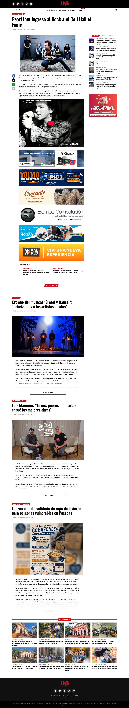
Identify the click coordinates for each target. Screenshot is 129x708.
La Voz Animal (71, 10)
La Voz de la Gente (52, 10)
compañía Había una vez (34, 365)
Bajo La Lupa (62, 10)
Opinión (80, 9)
